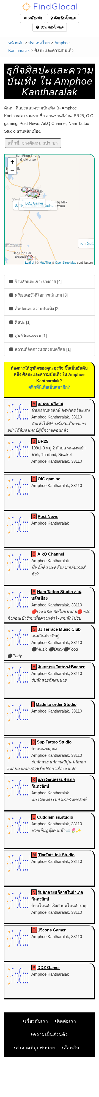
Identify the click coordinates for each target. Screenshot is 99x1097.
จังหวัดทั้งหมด (64, 18)
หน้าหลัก (34, 18)
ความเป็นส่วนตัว (50, 1034)
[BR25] (24, 190)
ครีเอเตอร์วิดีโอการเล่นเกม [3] (41, 295)
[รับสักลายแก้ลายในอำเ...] (36, 194)
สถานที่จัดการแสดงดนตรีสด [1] (42, 349)
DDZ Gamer (34, 203)
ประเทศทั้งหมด (51, 27)
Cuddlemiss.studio (55, 817)
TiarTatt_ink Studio (56, 854)
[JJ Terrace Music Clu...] (30, 194)
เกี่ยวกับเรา (36, 1021)
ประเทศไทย (39, 42)
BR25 (43, 441)
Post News (48, 516)
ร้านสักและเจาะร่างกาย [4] (38, 281)
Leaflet (29, 262)
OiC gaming (49, 478)
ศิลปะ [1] (22, 322)
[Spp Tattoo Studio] (30, 258)
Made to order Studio (56, 704)
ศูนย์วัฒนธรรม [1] (30, 335)
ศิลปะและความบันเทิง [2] (36, 308)
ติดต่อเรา (66, 1021)
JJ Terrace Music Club (59, 629)
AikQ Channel (50, 554)
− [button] (12, 170)
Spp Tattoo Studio (54, 742)
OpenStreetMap (65, 262)
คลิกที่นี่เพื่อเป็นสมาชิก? (49, 387)
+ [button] (12, 161)
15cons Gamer (52, 930)
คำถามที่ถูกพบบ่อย (35, 1047)
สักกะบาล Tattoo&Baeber (61, 666)
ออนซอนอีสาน (50, 403)
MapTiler (45, 262)
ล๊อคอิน (71, 1047)
